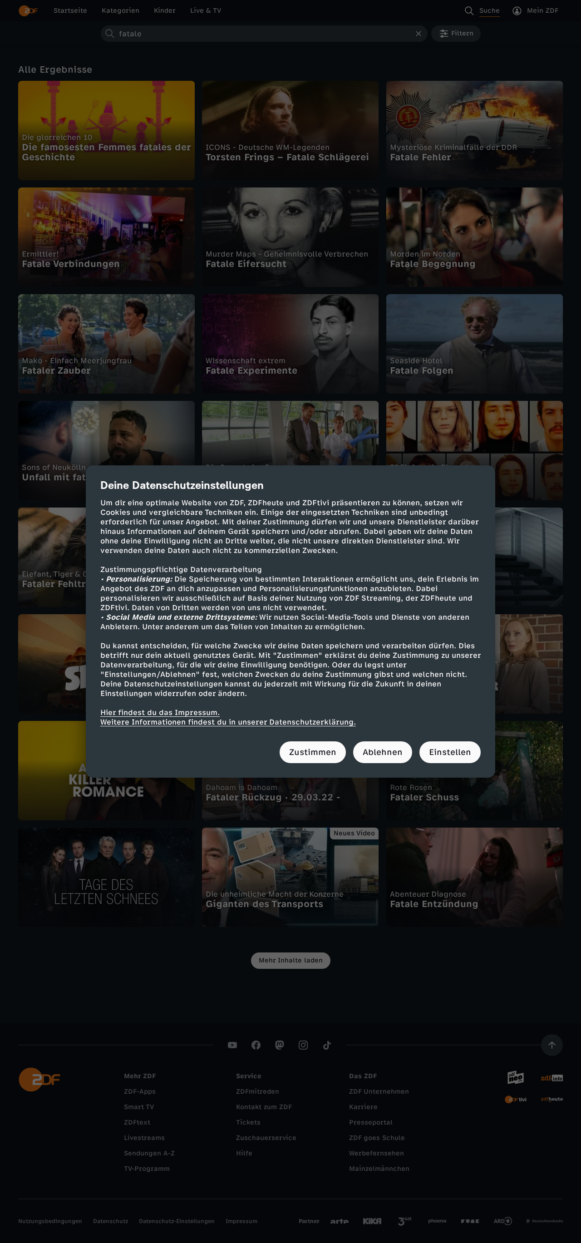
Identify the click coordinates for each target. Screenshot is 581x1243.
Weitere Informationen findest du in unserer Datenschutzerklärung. (228, 722)
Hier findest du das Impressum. (160, 712)
